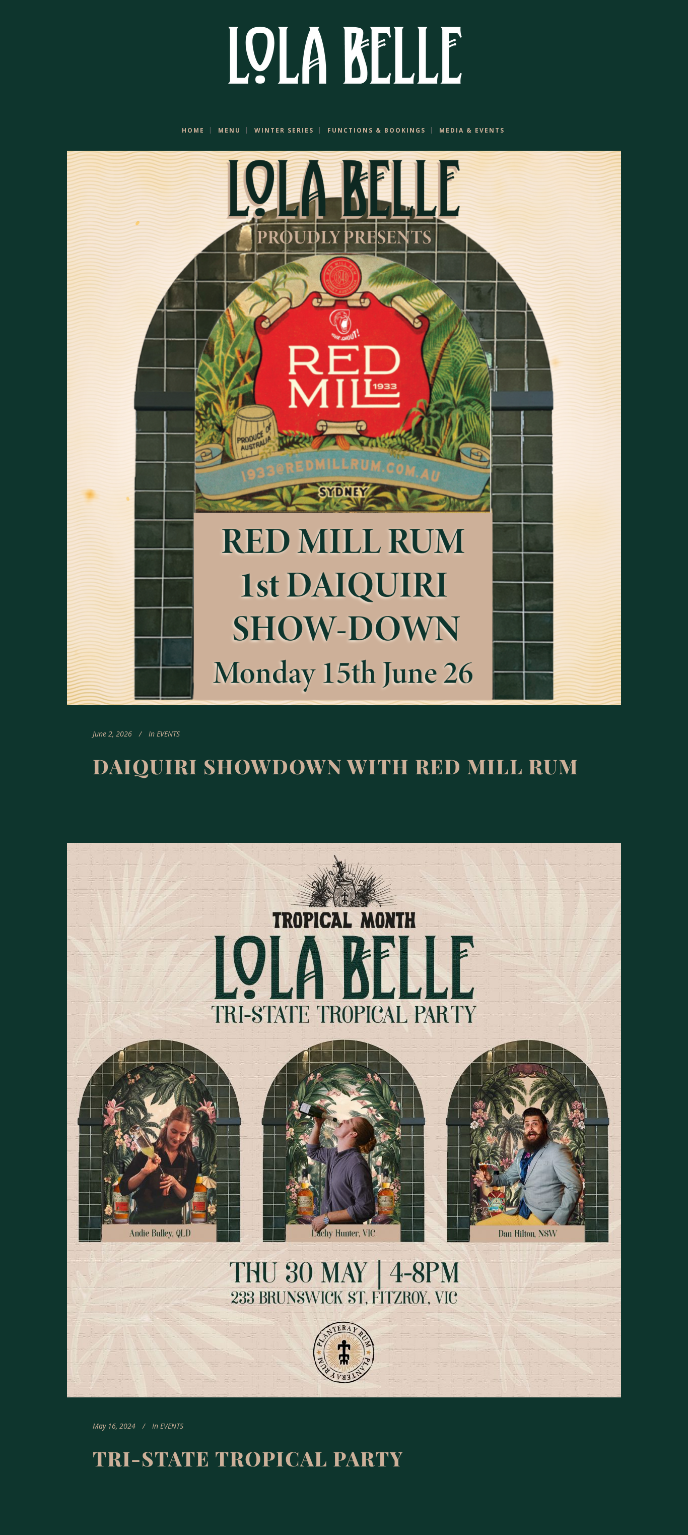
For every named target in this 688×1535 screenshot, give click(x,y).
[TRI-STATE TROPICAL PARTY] (344, 1120)
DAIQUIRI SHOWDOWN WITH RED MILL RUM (336, 766)
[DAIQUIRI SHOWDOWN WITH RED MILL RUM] (344, 428)
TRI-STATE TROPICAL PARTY (248, 1458)
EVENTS (168, 734)
